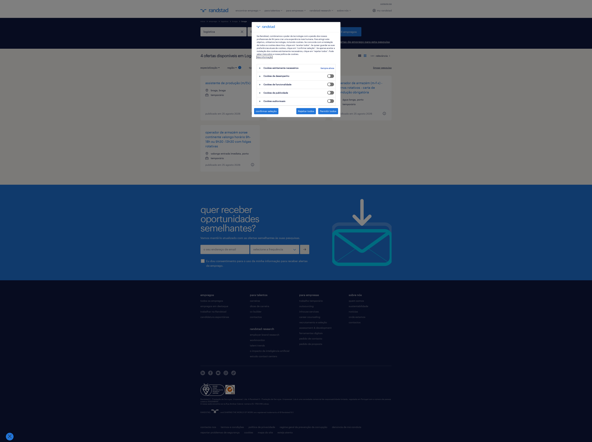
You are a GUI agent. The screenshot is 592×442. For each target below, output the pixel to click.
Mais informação (264, 57)
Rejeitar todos (306, 111)
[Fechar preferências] (10, 436)
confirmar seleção (266, 111)
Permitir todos (328, 111)
